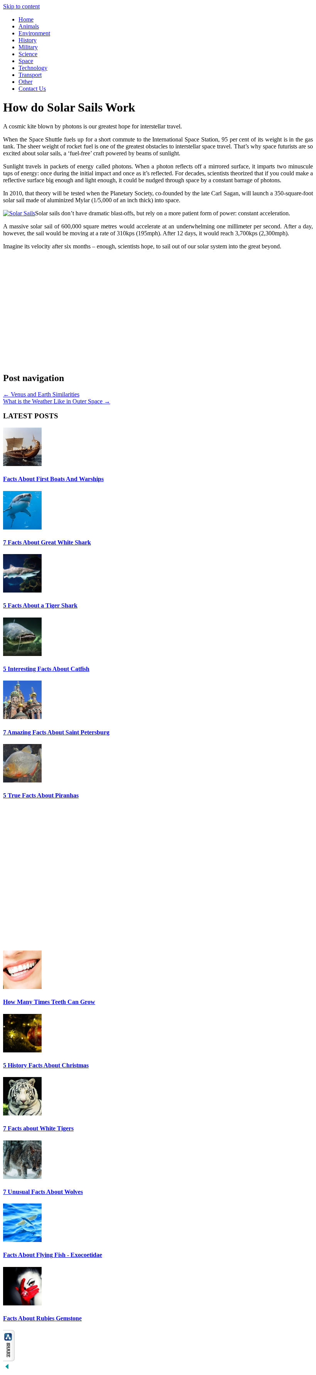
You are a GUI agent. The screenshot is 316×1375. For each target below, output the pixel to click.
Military (28, 47)
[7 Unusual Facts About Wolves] (22, 1177)
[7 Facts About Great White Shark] (22, 527)
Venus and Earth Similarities (41, 394)
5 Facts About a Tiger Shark (40, 605)
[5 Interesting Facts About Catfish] (22, 654)
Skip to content (21, 6)
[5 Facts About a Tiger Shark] (22, 590)
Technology (32, 68)
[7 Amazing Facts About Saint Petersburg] (22, 717)
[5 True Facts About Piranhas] (22, 780)
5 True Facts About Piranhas (41, 795)
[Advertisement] (158, 310)
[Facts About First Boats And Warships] (22, 464)
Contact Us (32, 88)
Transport (30, 75)
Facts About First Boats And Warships (53, 479)
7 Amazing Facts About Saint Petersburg (56, 732)
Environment (34, 33)
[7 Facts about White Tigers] (22, 1113)
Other (25, 81)
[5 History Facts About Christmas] (22, 1050)
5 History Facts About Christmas (46, 1065)
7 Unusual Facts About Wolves (43, 1192)
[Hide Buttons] (7, 1368)
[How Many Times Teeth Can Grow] (22, 987)
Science (27, 54)
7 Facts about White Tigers (38, 1128)
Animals (28, 26)
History (27, 40)
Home (26, 19)
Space (25, 61)
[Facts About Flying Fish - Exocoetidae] (22, 1240)
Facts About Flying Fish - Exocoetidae (52, 1255)
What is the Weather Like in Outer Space (56, 401)
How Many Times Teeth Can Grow (49, 1002)
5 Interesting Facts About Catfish (46, 669)
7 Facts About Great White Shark (47, 542)
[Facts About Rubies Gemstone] (22, 1303)
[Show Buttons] (9, 1359)
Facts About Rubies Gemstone (42, 1318)
